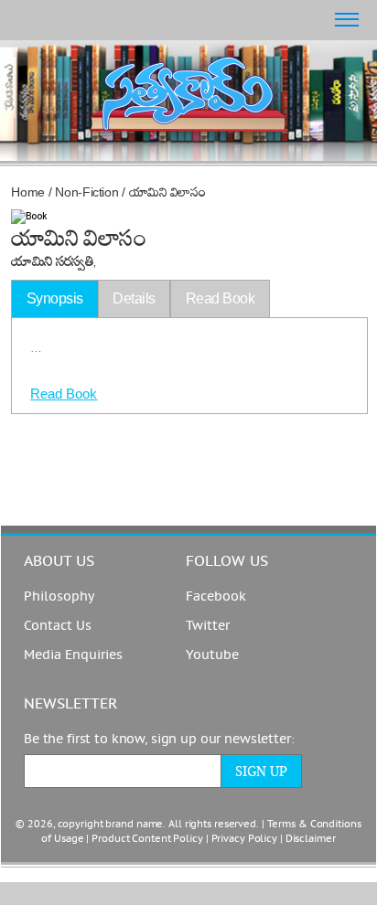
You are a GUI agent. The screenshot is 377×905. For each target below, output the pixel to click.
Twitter (208, 626)
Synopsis (55, 298)
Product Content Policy (147, 839)
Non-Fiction (86, 192)
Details (134, 298)
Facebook (216, 596)
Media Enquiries (73, 655)
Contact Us (58, 626)
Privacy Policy (244, 839)
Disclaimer (310, 839)
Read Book (63, 393)
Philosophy (59, 596)
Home (28, 192)
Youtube (212, 655)
